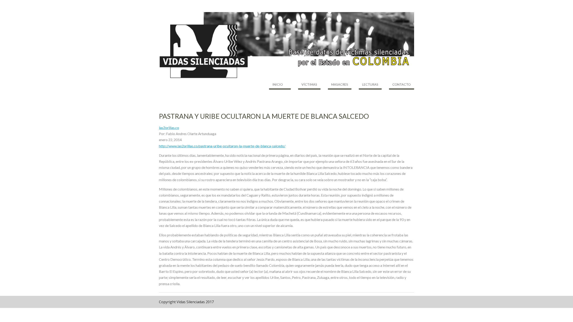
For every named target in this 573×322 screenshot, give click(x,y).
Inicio (277, 84)
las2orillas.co (169, 127)
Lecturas (370, 84)
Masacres (339, 84)
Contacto (401, 84)
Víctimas (309, 84)
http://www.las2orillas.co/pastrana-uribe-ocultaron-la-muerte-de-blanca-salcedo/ (222, 146)
